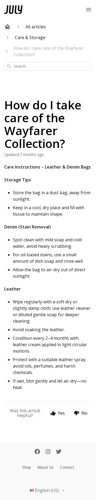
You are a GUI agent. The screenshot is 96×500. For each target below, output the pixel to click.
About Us (45, 467)
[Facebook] (37, 452)
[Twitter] (58, 452)
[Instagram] (48, 452)
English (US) (47, 490)
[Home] (7, 27)
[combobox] (48, 66)
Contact (67, 467)
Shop (26, 467)
